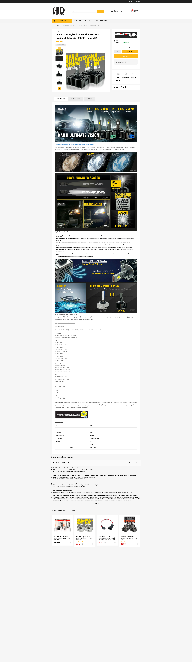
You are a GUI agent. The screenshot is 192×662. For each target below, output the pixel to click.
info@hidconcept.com (79, 471)
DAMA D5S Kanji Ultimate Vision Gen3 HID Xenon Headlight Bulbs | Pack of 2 (84, 538)
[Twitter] (123, 87)
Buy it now (125, 56)
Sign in (134, 1)
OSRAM (55, 535)
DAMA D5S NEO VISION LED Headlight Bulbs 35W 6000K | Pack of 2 (129, 538)
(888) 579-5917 (118, 12)
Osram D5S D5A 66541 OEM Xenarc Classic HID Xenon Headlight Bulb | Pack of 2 (62, 538)
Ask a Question (134, 463)
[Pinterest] (125, 87)
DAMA (57, 31)
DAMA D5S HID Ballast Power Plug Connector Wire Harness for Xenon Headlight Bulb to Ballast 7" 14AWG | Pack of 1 (107, 539)
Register (138, 1)
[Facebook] (121, 87)
